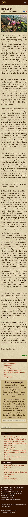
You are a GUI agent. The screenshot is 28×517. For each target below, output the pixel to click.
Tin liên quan (5, 360)
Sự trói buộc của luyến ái (11, 479)
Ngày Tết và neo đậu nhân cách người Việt (14, 373)
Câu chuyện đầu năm (10, 363)
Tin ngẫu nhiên (6, 434)
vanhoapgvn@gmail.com (7, 497)
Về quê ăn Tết (8, 365)
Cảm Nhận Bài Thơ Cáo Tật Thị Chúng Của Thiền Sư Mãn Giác (15, 473)
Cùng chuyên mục (7, 462)
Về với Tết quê (8, 368)
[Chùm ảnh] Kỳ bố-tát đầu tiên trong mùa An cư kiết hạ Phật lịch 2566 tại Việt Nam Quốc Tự (15, 443)
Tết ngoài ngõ (8, 377)
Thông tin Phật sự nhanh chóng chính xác (7, 516)
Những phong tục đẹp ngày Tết (12, 370)
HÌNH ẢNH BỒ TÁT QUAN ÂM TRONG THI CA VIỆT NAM (15, 466)
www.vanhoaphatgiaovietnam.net (15, 499)
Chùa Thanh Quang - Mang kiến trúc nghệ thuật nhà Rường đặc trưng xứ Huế (15, 438)
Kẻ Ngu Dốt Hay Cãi (9, 448)
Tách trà (6, 470)
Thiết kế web (9, 512)
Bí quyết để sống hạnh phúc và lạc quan (15, 450)
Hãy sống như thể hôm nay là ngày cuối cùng (15, 453)
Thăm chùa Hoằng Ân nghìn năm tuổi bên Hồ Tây (14, 458)
